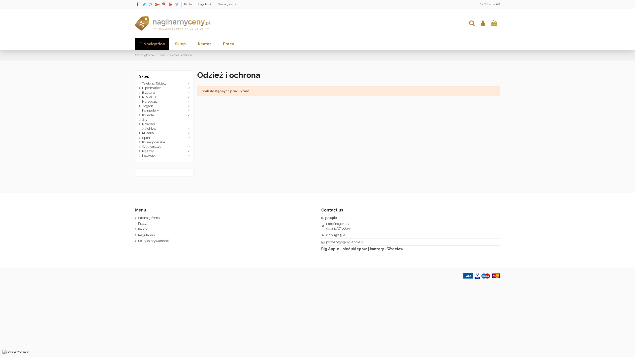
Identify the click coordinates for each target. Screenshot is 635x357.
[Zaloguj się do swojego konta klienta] (483, 23)
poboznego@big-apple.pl (345, 242)
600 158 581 (335, 235)
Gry (144, 119)
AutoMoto (149, 128)
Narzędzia (150, 101)
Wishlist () (492, 4)
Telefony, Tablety (154, 83)
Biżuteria (148, 92)
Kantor (188, 4)
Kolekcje (148, 155)
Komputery (150, 110)
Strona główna (227, 4)
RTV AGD (149, 97)
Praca (142, 223)
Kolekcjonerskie (153, 142)
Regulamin (205, 4)
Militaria (148, 133)
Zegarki (148, 106)
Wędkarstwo (151, 147)
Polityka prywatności (153, 241)
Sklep (144, 76)
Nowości (148, 124)
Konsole (148, 115)
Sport (146, 138)
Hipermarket (151, 88)
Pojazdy (148, 151)
